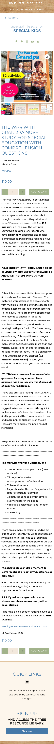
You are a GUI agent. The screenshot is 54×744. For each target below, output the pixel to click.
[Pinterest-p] (21, 41)
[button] (47, 56)
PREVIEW (6, 171)
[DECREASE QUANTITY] (4, 192)
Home (12, 3)
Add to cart (39, 191)
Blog (30, 3)
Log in (14, 9)
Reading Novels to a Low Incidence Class (24, 626)
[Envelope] (37, 41)
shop (39, 3)
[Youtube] (32, 41)
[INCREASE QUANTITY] (22, 192)
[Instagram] (27, 41)
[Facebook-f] (16, 41)
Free (21, 3)
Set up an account (32, 9)
